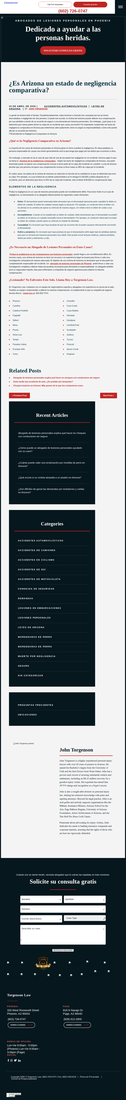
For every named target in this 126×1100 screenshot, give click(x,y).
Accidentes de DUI (32, 569)
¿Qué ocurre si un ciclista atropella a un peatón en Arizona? (49, 477)
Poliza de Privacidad (89, 1077)
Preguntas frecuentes (35, 705)
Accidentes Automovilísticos (41, 540)
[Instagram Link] (11, 1060)
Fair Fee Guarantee (55, 4)
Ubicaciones (27, 715)
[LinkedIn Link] (19, 1060)
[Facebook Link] (8, 1060)
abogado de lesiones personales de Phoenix (71, 264)
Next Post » (108, 395)
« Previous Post (19, 395)
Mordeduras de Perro (35, 637)
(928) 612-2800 (73, 1019)
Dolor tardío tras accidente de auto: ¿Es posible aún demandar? (43, 382)
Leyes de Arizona (31, 627)
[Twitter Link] (15, 1060)
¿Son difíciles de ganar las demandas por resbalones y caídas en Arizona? (51, 491)
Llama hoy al (29, 293)
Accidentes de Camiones (37, 550)
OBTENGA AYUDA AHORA (63, 950)
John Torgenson (38, 109)
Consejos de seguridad (36, 589)
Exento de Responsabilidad (24, 1079)
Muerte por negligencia (37, 656)
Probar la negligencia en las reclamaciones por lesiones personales (41, 254)
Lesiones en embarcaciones (39, 608)
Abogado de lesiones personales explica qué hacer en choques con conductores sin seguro (52, 435)
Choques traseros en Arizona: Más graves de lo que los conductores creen (48, 386)
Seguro (23, 666)
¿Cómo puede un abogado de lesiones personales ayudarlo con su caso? (50, 450)
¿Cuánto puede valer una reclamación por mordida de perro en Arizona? (51, 464)
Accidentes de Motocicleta (39, 579)
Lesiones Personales (34, 618)
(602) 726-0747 (72, 11)
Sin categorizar (30, 675)
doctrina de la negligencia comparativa (38, 161)
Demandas (25, 598)
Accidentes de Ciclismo (36, 560)
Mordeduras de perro (35, 646)
